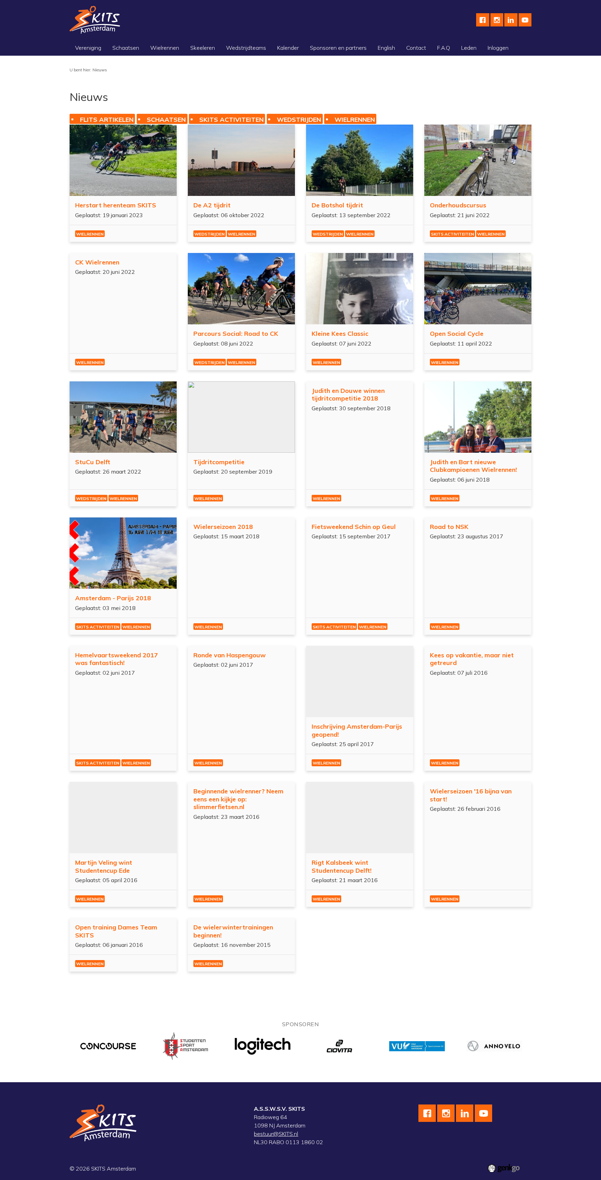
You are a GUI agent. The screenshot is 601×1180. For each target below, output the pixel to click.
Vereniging (88, 47)
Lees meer (123, 183)
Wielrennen (164, 47)
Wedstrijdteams (246, 47)
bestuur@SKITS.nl (276, 1133)
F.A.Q (443, 47)
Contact (416, 47)
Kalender (288, 47)
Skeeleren (202, 47)
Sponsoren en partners (338, 47)
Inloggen (498, 47)
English (386, 47)
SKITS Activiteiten (231, 119)
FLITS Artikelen (107, 119)
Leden (468, 47)
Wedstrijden (299, 119)
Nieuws (100, 69)
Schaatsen (125, 47)
